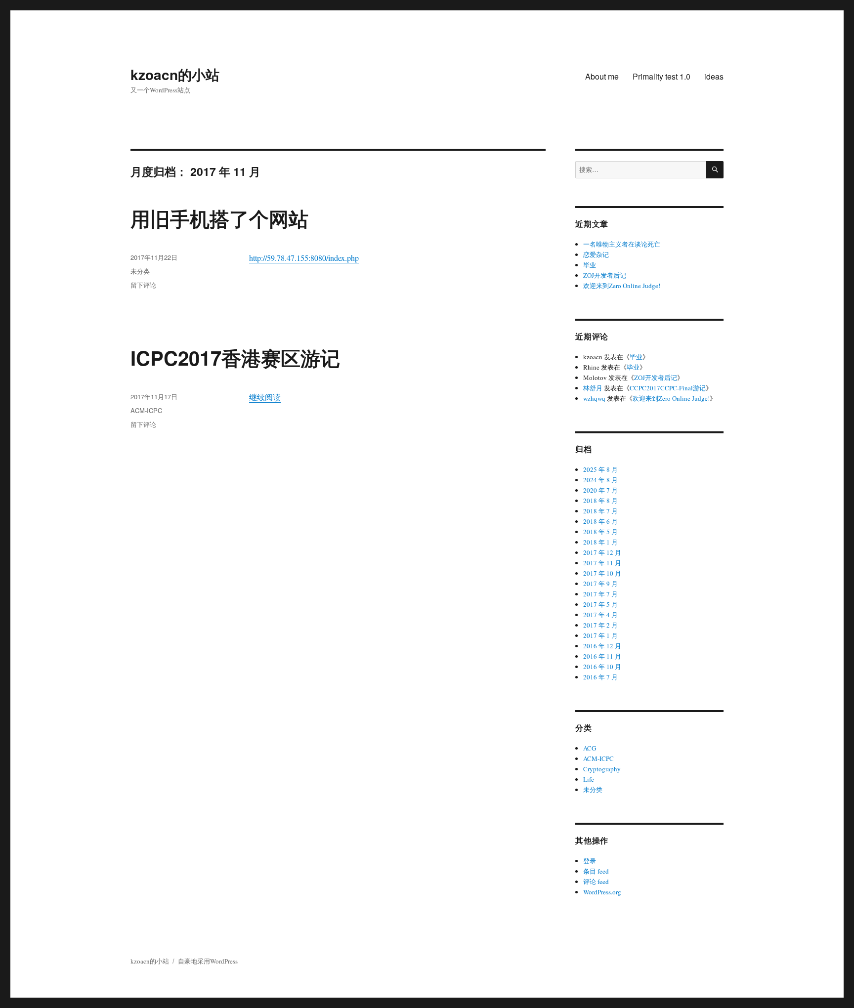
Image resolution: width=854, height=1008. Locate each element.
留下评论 (143, 285)
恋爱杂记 (596, 254)
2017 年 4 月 (600, 614)
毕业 (589, 264)
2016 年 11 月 (602, 656)
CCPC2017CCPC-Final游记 (668, 387)
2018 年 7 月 (600, 510)
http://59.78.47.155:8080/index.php (304, 257)
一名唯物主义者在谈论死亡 (621, 244)
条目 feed (596, 871)
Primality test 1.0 (661, 76)
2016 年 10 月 (602, 666)
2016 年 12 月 (602, 645)
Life (588, 779)
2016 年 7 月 (600, 676)
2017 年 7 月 (600, 593)
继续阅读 (265, 397)
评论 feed (596, 881)
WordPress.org (602, 891)
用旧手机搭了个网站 (219, 218)
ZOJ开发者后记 (604, 275)
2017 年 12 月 (602, 552)
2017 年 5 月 (600, 604)
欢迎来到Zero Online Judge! (621, 285)
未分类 (140, 271)
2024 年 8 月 (600, 479)
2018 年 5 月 (600, 531)
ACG (589, 748)
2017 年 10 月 (602, 573)
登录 (589, 860)
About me (602, 76)
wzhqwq (594, 398)
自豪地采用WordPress (208, 961)
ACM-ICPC (146, 410)
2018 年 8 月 (600, 500)
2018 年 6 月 (600, 521)
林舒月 (592, 387)
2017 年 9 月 (600, 583)
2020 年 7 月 (600, 490)
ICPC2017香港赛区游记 (235, 357)
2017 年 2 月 (600, 625)
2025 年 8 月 (600, 469)
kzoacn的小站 (174, 74)
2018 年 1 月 (600, 542)
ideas (714, 76)
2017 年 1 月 (600, 635)
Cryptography (602, 768)
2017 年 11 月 (602, 562)
